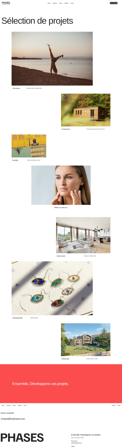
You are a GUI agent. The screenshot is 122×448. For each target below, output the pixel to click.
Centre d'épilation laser (61, 207)
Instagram (114, 405)
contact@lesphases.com (13, 418)
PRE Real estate (65, 358)
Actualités (66, 3)
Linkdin (119, 405)
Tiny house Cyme (66, 129)
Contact (72, 3)
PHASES (22, 437)
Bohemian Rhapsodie (18, 317)
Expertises (55, 3)
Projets (49, 3)
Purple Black (15, 160)
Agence (60, 3)
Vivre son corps (16, 88)
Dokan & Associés (61, 256)
